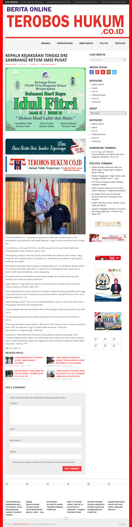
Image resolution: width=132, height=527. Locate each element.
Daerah (94, 88)
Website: (13, 452)
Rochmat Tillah (10, 64)
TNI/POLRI (120, 43)
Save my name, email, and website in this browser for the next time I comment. (44, 462)
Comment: (14, 403)
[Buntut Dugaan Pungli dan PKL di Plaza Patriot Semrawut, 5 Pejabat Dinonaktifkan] (76, 491)
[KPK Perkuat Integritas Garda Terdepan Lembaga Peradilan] (56, 491)
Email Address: (16, 440)
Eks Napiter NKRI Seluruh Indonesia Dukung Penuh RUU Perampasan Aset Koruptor (107, 196)
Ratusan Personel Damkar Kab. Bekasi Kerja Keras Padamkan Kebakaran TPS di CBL (108, 154)
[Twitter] (114, 72)
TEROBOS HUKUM (19, 524)
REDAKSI (122, 524)
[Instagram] (108, 72)
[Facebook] (91, 72)
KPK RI (94, 92)
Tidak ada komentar (47, 64)
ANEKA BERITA (86, 43)
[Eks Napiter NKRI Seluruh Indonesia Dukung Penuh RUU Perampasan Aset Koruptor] (96, 491)
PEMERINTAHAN (65, 43)
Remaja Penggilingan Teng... (59, 2)
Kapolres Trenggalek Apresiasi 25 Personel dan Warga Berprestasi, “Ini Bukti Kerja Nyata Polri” (108, 211)
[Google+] (97, 72)
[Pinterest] (103, 72)
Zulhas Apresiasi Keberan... (32, 2)
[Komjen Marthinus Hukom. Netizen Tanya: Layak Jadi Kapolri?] (117, 491)
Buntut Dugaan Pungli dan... (113, 2)
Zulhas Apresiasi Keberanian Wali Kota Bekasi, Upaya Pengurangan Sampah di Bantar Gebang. (107, 169)
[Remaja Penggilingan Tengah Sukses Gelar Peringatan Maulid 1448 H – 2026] (35, 491)
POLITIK (104, 43)
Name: (13, 429)
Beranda (45, 43)
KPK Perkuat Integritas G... (86, 2)
